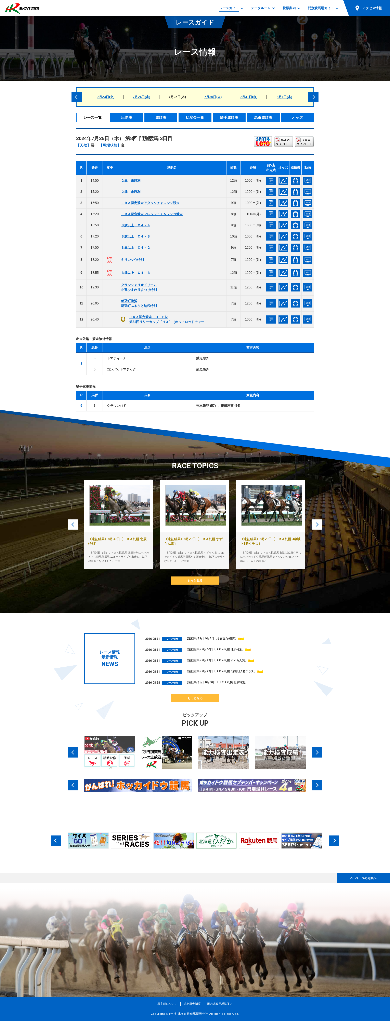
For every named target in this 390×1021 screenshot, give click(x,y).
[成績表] (295, 181)
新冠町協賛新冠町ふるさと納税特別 (139, 303)
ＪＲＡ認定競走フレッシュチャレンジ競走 (152, 214)
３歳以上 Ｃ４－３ (135, 236)
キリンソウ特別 (132, 259)
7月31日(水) (248, 97)
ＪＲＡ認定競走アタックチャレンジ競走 (150, 203)
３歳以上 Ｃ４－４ (135, 225)
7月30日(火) (213, 97)
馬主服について (167, 1003)
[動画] (307, 181)
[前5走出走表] (271, 181)
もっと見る (195, 580)
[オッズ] (283, 181)
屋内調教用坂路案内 (220, 1003)
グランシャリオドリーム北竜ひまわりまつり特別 (139, 287)
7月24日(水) (141, 97)
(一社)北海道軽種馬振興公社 (188, 1013)
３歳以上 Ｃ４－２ (135, 247)
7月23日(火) (105, 97)
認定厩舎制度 (192, 1003)
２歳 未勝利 (131, 180)
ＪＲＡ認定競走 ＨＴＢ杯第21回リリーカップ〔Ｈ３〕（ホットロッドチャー (166, 319)
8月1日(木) (284, 97)
